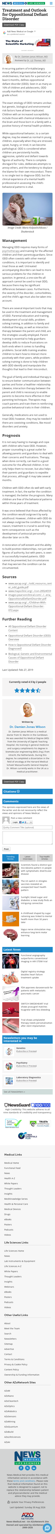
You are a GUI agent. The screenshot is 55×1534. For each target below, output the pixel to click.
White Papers (11, 1183)
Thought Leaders (13, 1188)
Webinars (9, 1286)
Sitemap (8, 1343)
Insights (8, 1193)
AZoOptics (9, 1406)
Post (6, 849)
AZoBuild (8, 1431)
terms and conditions (24, 1480)
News (7, 1173)
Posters (8, 1224)
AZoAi (7, 1442)
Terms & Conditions (14, 1359)
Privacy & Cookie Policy (15, 1364)
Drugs (7, 1214)
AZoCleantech (11, 1401)
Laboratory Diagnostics (28, 1077)
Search (7, 1333)
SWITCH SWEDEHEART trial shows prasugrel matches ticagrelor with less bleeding (35, 1006)
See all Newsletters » (14, 1091)
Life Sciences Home (14, 1250)
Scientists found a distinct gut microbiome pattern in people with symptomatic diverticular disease (36, 869)
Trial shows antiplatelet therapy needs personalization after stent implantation (36, 1022)
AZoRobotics (10, 1411)
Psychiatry (21, 1062)
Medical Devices (12, 1209)
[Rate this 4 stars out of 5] (33, 690)
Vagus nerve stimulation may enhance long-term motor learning (36, 932)
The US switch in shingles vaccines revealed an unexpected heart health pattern (34, 885)
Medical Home (11, 1162)
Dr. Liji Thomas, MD (36, 60)
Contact (8, 1354)
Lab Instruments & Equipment (19, 1261)
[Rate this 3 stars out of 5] (27, 690)
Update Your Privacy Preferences (27, 1502)
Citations (10, 791)
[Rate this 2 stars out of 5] (22, 690)
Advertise (9, 1349)
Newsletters (10, 1338)
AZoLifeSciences (12, 1437)
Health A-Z (9, 1178)
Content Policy (11, 1369)
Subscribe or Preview (26, 1051)
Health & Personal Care (16, 1204)
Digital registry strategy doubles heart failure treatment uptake (33, 974)
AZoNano (9, 1395)
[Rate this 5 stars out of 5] (38, 690)
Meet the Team (12, 1328)
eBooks (7, 1219)
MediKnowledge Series (16, 1198)
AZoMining (9, 1421)
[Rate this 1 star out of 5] (17, 690)
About (7, 1323)
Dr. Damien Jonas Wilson (27, 727)
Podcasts (8, 1229)
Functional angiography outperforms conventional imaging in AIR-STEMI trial (34, 958)
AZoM (7, 1390)
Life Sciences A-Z (12, 1266)
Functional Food (12, 1168)
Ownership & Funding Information (21, 1374)
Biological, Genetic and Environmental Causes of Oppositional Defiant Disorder (30, 657)
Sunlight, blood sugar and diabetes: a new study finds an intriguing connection (36, 900)
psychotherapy (11, 251)
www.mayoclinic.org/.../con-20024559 (29, 591)
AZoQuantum (11, 1426)
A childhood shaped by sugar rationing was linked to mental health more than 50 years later (36, 918)
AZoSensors (10, 1416)
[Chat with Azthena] (47, 1527)
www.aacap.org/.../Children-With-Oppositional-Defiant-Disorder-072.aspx (27, 606)
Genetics (20, 1048)
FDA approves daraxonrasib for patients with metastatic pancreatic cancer (37, 990)
